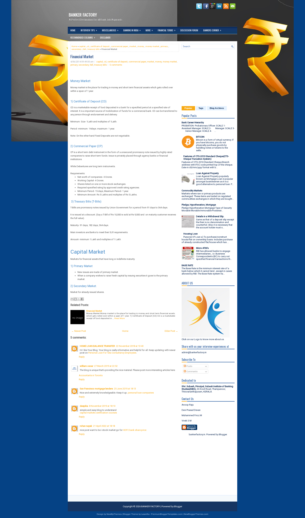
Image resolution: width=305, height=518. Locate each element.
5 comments (116, 65)
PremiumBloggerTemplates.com (166, 514)
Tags (201, 108)
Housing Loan (190, 233)
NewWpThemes (114, 514)
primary (164, 46)
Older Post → (171, 331)
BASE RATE (187, 265)
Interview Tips (89, 30)
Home (72, 30)
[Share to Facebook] (82, 299)
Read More (119, 318)
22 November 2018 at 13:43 (129, 346)
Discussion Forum (189, 30)
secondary (76, 49)
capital (82, 46)
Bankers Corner (212, 30)
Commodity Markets (192, 190)
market (132, 46)
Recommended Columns (82, 37)
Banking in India (132, 30)
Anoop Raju (188, 404)
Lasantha (145, 514)
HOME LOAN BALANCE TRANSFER (97, 346)
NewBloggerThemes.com (196, 514)
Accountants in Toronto (91, 375)
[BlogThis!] (75, 299)
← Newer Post (78, 331)
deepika (84, 406)
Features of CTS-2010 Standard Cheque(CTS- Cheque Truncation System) (206, 157)
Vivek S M (187, 420)
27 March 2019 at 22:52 (106, 366)
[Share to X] (78, 299)
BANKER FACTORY (83, 14)
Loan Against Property (207, 173)
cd (88, 46)
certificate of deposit (100, 46)
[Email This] (72, 299)
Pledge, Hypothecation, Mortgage (199, 204)
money (140, 46)
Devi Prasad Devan (191, 410)
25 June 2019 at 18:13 (125, 388)
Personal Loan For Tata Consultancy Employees (112, 352)
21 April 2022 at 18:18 (104, 426)
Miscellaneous (110, 30)
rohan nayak (86, 426)
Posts (189, 366)
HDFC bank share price (134, 430)
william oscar (86, 366)
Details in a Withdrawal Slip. (210, 216)
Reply (82, 356)
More (149, 30)
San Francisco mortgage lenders (96, 388)
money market (152, 46)
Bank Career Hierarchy (193, 122)
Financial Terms (166, 30)
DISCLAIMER (105, 37)
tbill (84, 49)
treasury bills (94, 49)
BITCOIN (200, 136)
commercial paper (119, 46)
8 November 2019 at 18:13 (102, 406)
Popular (188, 108)
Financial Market (82, 56)
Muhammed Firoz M (192, 415)
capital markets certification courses (98, 412)
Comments (192, 371)
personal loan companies (141, 392)
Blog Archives (217, 108)
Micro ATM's (202, 248)
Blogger (223, 434)
